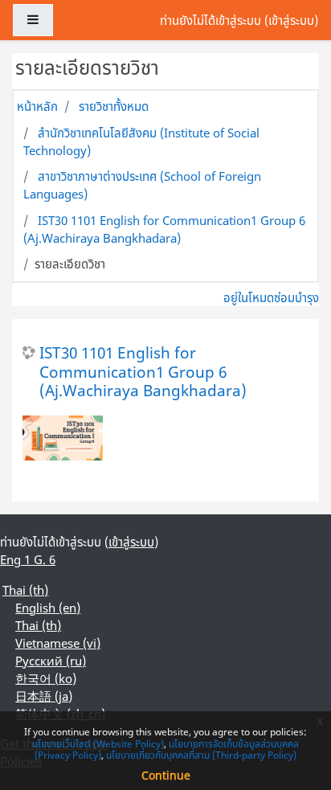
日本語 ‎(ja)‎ (43, 696)
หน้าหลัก (37, 106)
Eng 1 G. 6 (27, 559)
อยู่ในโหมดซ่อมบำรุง (271, 297)
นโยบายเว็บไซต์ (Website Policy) (98, 744)
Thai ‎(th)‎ (25, 590)
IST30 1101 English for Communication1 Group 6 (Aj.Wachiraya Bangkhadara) (164, 229)
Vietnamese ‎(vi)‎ (57, 643)
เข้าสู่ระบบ (291, 20)
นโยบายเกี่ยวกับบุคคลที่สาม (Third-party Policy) (201, 755)
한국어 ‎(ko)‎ (45, 678)
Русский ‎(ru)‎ (50, 661)
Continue (165, 775)
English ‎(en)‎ (47, 608)
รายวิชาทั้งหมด (114, 106)
